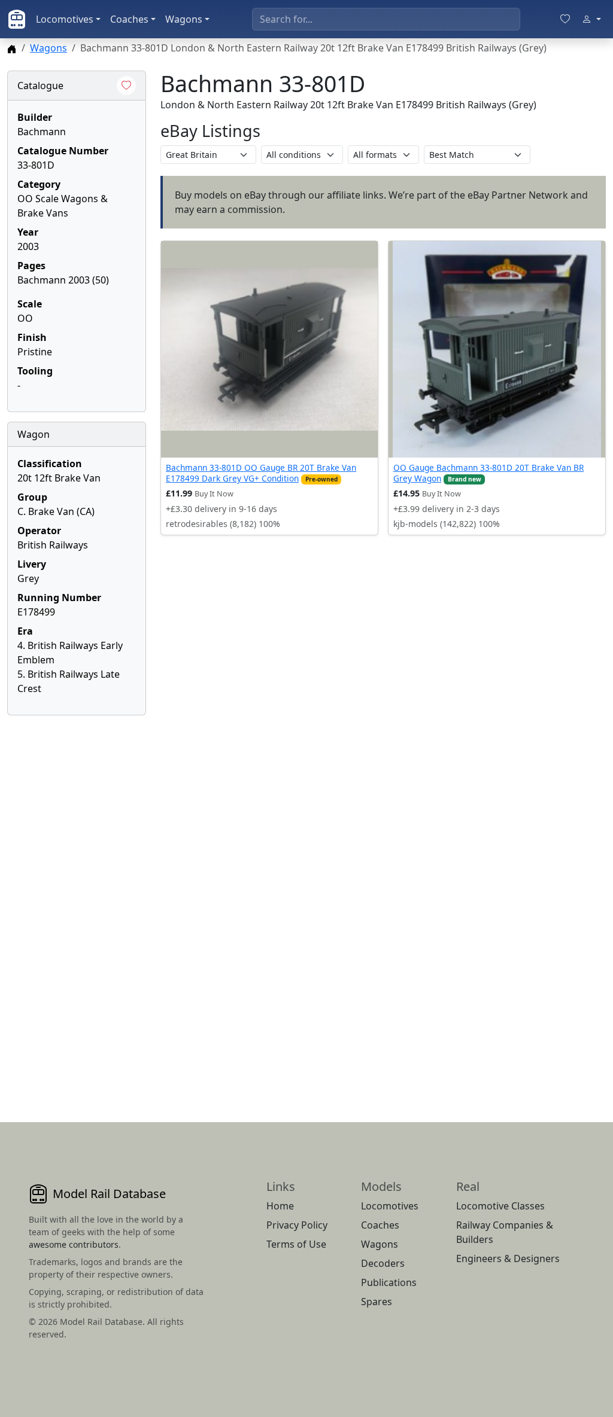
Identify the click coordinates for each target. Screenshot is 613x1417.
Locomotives (64, 19)
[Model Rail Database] (16, 19)
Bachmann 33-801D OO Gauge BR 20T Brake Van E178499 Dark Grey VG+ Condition (261, 473)
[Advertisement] (76, 904)
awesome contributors (74, 1244)
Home (280, 1205)
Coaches (129, 19)
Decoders (383, 1263)
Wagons (183, 19)
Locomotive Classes (500, 1205)
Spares (376, 1301)
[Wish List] (565, 19)
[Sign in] (591, 19)
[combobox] (386, 19)
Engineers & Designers (508, 1258)
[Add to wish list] (126, 85)
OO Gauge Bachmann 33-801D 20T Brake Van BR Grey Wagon (488, 473)
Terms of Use (296, 1244)
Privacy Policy (296, 1225)
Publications (389, 1282)
